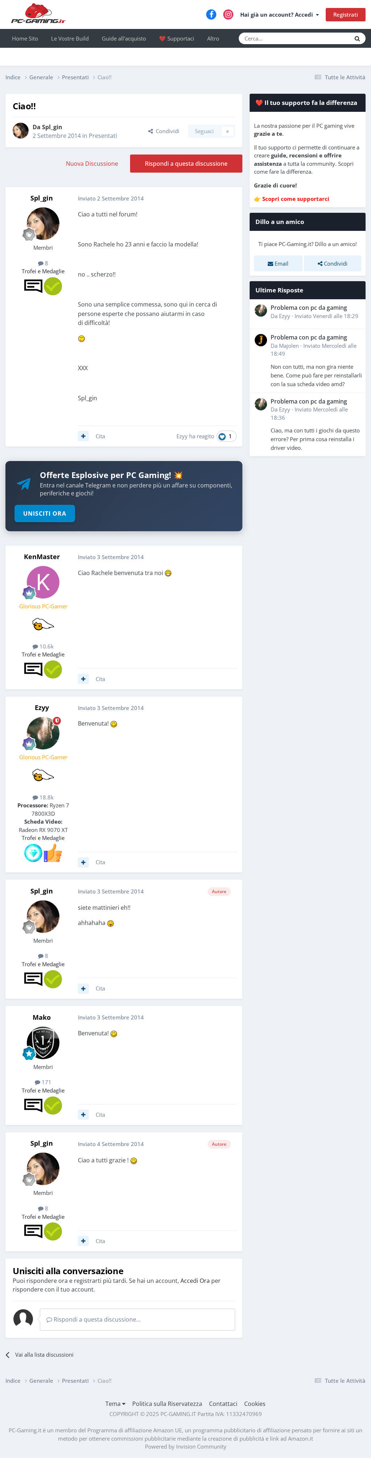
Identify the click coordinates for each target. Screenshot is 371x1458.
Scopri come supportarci (295, 198)
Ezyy (182, 436)
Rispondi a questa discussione (186, 164)
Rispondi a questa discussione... (96, 1319)
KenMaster (42, 556)
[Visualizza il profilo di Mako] (43, 1043)
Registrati (345, 14)
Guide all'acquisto (124, 38)
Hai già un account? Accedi (278, 14)
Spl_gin (52, 127)
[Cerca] (357, 38)
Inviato (326, 316)
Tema (113, 1404)
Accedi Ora (195, 1281)
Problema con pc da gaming (309, 308)
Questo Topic (326, 38)
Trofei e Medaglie (43, 271)
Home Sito (25, 38)
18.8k (46, 797)
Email (280, 263)
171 (45, 1082)
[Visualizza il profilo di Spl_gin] (21, 131)
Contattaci (223, 1404)
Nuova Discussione (92, 164)
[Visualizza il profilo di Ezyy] (43, 733)
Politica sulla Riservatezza (167, 1404)
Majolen (289, 345)
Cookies (255, 1404)
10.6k (46, 646)
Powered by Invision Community (185, 1446)
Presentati (103, 136)
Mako (42, 1017)
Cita (100, 436)
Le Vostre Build (70, 38)
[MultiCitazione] (83, 436)
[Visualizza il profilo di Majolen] (261, 340)
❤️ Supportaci (176, 38)
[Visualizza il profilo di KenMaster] (43, 582)
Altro (213, 38)
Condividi (166, 131)
